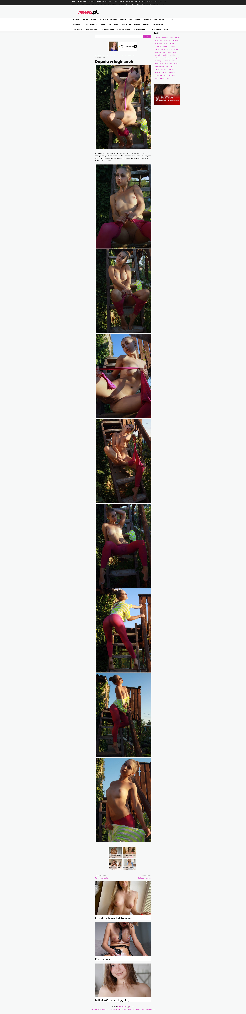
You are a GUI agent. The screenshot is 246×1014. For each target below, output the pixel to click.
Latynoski (149, 1)
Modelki (82, 4)
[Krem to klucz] (123, 939)
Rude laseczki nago (123, 4)
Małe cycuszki (162, 1)
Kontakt (131, 1007)
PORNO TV (130, 1010)
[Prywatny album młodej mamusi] (123, 898)
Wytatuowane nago (146, 4)
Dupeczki (121, 1)
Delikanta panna (144, 878)
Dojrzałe (115, 1)
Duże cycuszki (129, 1)
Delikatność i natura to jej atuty (112, 1000)
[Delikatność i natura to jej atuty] (123, 980)
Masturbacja (75, 4)
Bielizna (85, 1)
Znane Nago (156, 4)
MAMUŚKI (109, 1010)
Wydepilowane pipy (134, 4)
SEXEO (162, 4)
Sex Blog (125, 1007)
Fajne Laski (137, 1)
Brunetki (98, 1)
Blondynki (91, 1)
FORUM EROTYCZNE (119, 1010)
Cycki (110, 1)
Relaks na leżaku (101, 878)
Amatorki (74, 1)
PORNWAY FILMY (140, 1010)
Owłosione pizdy (111, 4)
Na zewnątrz (95, 4)
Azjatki (80, 1)
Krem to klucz (102, 959)
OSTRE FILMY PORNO (98, 1010)
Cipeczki (104, 1)
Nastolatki (103, 4)
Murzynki (88, 4)
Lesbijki (155, 1)
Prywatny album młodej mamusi (113, 918)
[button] (172, 20)
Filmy (143, 1)
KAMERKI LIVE (150, 1010)
